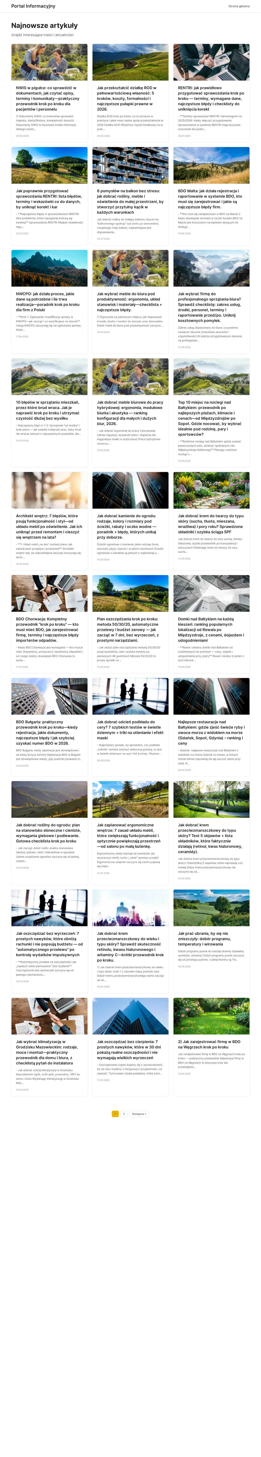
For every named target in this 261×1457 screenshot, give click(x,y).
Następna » (139, 1113)
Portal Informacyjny (33, 6)
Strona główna (239, 6)
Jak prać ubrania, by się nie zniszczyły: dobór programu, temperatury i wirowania (204, 938)
